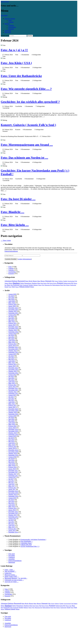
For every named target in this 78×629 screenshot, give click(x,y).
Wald (13, 287)
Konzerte (11, 29)
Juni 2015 (11, 522)
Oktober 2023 (12, 350)
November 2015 (13, 513)
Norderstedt (25, 285)
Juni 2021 (11, 398)
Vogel (9, 287)
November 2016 (13, 493)
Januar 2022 (12, 386)
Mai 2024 (11, 338)
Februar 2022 (12, 385)
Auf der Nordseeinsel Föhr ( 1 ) (29, 546)
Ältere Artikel (6, 240)
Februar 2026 (12, 304)
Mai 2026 (11, 299)
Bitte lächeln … (15, 225)
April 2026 (11, 301)
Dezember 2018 (13, 450)
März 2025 (11, 321)
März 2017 (11, 486)
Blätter (38, 281)
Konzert (60, 283)
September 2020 (13, 414)
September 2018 (13, 455)
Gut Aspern (74, 603)
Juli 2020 (11, 417)
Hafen (10, 283)
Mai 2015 (11, 523)
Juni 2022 (11, 378)
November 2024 (13, 328)
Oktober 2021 (12, 392)
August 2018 (12, 457)
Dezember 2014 (13, 532)
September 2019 (13, 434)
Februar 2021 (12, 405)
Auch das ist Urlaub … (11, 581)
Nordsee (31, 285)
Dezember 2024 (13, 326)
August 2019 (12, 436)
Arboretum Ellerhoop (11, 281)
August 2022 (12, 374)
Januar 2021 (12, 407)
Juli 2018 (11, 458)
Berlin (30, 281)
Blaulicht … (12, 212)
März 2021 (11, 404)
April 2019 (11, 443)
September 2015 (13, 517)
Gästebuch (8, 30)
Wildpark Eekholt (24, 287)
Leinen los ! (8, 573)
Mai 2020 (11, 421)
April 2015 (11, 525)
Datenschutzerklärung (11, 251)
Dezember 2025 (13, 308)
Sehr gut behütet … (10, 571)
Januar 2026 (12, 306)
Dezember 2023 (13, 347)
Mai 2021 (11, 400)
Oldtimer (35, 285)
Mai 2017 (11, 482)
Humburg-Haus (36, 283)
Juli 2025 (11, 316)
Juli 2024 (11, 335)
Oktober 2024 (12, 330)
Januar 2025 (12, 325)
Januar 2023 (12, 366)
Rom (65, 285)
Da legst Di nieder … (18, 199)
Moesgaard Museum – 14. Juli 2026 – (16, 578)
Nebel (21, 285)
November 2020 (13, 410)
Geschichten (12, 27)
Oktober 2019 (12, 433)
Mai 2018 (11, 462)
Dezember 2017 (13, 470)
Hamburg (16, 283)
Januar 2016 (12, 510)
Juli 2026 (11, 296)
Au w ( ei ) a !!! (14, 50)
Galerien (11, 22)
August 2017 (12, 477)
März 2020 (11, 424)
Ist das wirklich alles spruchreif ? (30, 101)
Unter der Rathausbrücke (21, 76)
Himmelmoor (27, 283)
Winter (32, 287)
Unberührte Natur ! (26, 543)
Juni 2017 (11, 481)
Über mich (8, 32)
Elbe (53, 281)
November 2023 (13, 349)
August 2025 (12, 314)
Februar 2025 (12, 323)
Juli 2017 (11, 479)
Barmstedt (21, 281)
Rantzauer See (48, 285)
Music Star (68, 605)
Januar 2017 (12, 489)
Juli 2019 (11, 438)
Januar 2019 (12, 448)
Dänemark (48, 281)
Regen (61, 285)
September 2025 (13, 313)
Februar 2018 (12, 467)
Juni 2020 (11, 419)
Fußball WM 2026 (26, 544)
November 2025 (13, 309)
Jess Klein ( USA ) (16, 63)
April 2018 (11, 463)
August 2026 (12, 294)
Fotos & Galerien (10, 18)
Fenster (56, 281)
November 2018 (13, 452)
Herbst (22, 283)
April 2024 (11, 340)
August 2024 (12, 333)
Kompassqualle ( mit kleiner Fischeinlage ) (33, 539)
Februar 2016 (12, 508)
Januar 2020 (12, 428)
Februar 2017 (12, 487)
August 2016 (12, 498)
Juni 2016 (11, 501)
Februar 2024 (12, 344)
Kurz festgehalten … (27, 541)
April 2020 (11, 422)
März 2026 (11, 303)
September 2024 (13, 332)
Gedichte (11, 25)
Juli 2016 (11, 499)
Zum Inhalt (4, 15)
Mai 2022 (11, 380)
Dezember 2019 (13, 429)
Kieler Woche (53, 283)
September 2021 (13, 393)
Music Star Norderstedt (13, 285)
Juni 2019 (11, 440)
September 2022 (13, 373)
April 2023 (11, 361)
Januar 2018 (12, 469)
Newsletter (11, 555)
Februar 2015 (12, 529)
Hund (42, 283)
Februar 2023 (12, 364)
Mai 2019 (11, 441)
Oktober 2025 (12, 311)
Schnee (68, 285)
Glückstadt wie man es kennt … (14, 580)
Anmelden (11, 559)
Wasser (17, 287)
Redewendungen (56, 285)
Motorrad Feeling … (11, 575)
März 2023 (11, 362)
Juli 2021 (11, 397)
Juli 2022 (11, 376)
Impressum (11, 562)
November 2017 (13, 472)
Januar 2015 (12, 530)
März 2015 (11, 527)
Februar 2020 (12, 426)
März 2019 (11, 445)
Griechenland (71, 281)
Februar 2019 (12, 446)
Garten (65, 281)
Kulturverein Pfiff (69, 283)
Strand (6, 287)
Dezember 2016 (13, 491)
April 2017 (11, 484)
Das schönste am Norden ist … (24, 157)
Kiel (48, 283)
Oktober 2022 (12, 371)
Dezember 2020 (13, 409)
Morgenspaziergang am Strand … (27, 144)
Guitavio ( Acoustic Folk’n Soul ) (28, 125)
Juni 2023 (11, 357)
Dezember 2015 (13, 511)
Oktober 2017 (12, 474)
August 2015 (12, 518)
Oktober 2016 (12, 494)
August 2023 (12, 354)
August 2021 (12, 395)
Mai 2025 (11, 320)
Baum (26, 281)
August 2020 (12, 416)
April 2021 (11, 402)
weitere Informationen (24, 259)
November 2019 (13, 431)
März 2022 (11, 383)
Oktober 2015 (12, 515)
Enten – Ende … (10, 569)
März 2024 (11, 342)
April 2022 (11, 381)
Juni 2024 (11, 337)
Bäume (43, 281)
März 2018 (11, 465)
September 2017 (13, 475)
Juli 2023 (11, 356)
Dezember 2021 (13, 388)
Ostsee (40, 285)
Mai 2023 (11, 359)
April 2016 (11, 505)
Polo (43, 285)
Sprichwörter (73, 285)
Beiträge (7, 24)
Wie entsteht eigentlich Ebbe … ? (26, 88)
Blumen (35, 281)
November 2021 (13, 390)
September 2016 (13, 496)
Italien (45, 283)
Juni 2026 (11, 297)
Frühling (60, 281)
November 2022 (13, 369)
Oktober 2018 (12, 453)
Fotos (10, 20)
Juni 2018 (11, 460)
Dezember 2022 (13, 368)
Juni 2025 (11, 318)
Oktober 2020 (12, 412)
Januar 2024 (12, 345)
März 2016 (11, 506)
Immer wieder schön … (12, 576)
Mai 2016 (11, 503)
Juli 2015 (11, 520)
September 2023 (13, 352)
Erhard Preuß (5, 1)
